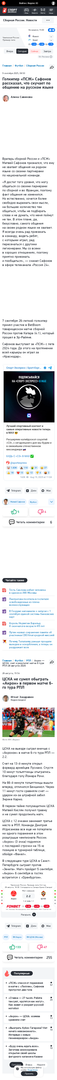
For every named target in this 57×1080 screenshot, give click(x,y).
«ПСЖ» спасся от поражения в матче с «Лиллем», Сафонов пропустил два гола (26, 986)
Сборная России (35, 65)
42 (51, 985)
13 (51, 1018)
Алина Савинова (21, 97)
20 (51, 1000)
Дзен (33, 490)
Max (48, 490)
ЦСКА (43, 899)
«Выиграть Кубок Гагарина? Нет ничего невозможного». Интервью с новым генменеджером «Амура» (28, 1033)
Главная (7, 65)
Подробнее (33, 1070)
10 (51, 1029)
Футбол (19, 65)
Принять (29, 1073)
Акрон (13, 899)
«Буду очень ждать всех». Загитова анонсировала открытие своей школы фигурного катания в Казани (26, 1051)
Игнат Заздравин (22, 697)
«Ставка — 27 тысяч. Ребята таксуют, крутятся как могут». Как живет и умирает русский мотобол (26, 1003)
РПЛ (29, 660)
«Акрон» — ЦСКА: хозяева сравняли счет (24, 1018)
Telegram (16, 490)
